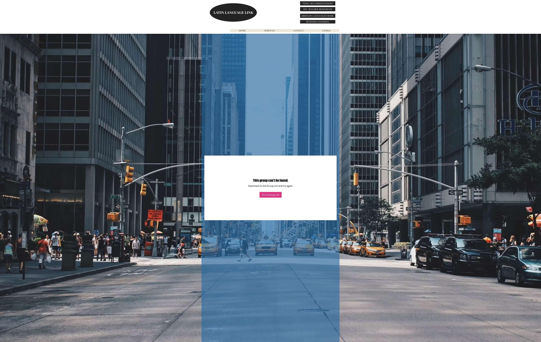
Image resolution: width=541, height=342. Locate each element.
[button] (326, 30)
